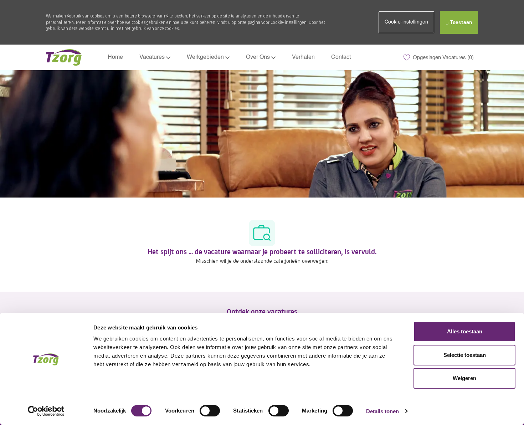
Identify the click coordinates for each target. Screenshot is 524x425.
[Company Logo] (64, 57)
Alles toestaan (464, 331)
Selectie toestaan (464, 355)
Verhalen (303, 57)
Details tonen (382, 411)
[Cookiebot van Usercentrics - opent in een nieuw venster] (46, 411)
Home (115, 57)
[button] (406, 22)
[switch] (210, 410)
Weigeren (464, 378)
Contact (341, 57)
